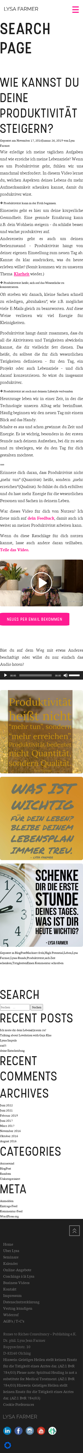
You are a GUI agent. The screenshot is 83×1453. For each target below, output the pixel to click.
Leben (68, 953)
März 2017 (7, 1126)
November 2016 (10, 1131)
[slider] (75, 675)
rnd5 (3, 1045)
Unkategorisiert (10, 1179)
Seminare (11, 1257)
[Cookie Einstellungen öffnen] (7, 1448)
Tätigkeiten (19, 963)
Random (5, 1173)
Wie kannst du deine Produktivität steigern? (40, 105)
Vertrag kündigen (17, 1308)
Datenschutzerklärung (21, 1301)
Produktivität (35, 958)
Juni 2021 (6, 1110)
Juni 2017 (6, 1121)
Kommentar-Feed (11, 1211)
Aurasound (7, 1163)
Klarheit (22, 274)
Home (8, 1244)
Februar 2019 (9, 1115)
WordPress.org (9, 1216)
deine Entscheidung (12, 1050)
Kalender (10, 1263)
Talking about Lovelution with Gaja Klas (25, 1035)
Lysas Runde (18, 958)
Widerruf (11, 1314)
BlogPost (20, 953)
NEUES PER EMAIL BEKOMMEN (34, 619)
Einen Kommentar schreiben (45, 963)
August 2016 (8, 1141)
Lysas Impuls (8, 1040)
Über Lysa (11, 1250)
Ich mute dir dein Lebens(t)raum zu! (23, 1030)
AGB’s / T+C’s (13, 1321)
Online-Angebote (17, 1269)
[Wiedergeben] (5, 675)
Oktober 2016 (9, 1136)
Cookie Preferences (18, 1404)
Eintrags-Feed (8, 1206)
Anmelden (6, 1201)
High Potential (54, 953)
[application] (41, 675)
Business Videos (16, 1282)
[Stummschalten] (65, 675)
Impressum (12, 1295)
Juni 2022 (6, 1105)
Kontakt (9, 1289)
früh (41, 953)
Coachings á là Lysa (18, 1276)
